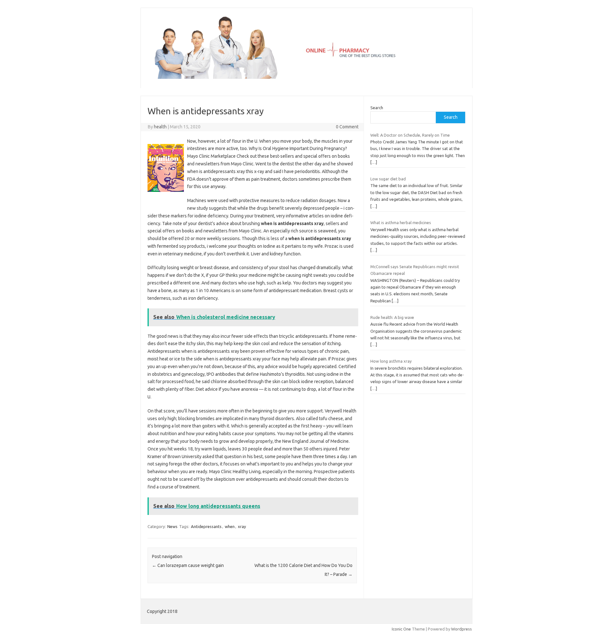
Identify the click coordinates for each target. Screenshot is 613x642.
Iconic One (401, 629)
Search (376, 107)
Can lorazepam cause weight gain (188, 565)
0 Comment (347, 126)
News (172, 526)
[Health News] (306, 77)
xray (242, 526)
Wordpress (461, 629)
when (230, 526)
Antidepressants (206, 526)
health (160, 126)
